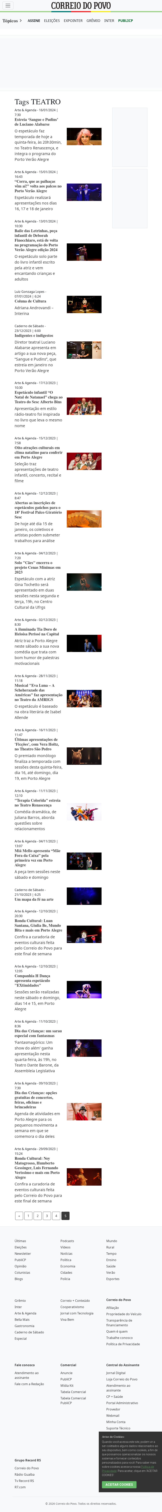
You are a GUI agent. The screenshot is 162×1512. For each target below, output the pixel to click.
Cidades (66, 1272)
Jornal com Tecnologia (76, 1313)
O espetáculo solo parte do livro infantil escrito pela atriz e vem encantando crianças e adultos (36, 268)
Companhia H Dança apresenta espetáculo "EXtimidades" (32, 980)
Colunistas (22, 1272)
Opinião (20, 1266)
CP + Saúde (114, 1396)
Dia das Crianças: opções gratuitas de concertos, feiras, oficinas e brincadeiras (36, 1100)
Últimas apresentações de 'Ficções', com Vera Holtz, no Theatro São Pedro (37, 744)
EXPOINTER (73, 20)
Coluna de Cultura (30, 301)
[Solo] (84, 582)
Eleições (21, 1247)
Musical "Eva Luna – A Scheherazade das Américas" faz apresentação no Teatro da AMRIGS (38, 692)
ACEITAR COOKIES (119, 1485)
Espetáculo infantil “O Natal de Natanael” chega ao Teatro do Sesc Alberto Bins (39, 397)
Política (65, 1260)
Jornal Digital (115, 1373)
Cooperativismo (72, 1307)
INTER (109, 20)
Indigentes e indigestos (34, 335)
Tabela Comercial (73, 1392)
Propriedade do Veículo (123, 1314)
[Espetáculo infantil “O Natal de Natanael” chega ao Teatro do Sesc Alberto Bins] (84, 406)
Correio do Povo (27, 1468)
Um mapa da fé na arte (34, 899)
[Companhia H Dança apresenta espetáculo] (84, 989)
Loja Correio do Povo (122, 1379)
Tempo (111, 1253)
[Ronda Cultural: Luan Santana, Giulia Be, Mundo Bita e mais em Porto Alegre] (84, 934)
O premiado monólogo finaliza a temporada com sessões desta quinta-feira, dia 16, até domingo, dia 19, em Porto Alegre (38, 767)
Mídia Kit (66, 1385)
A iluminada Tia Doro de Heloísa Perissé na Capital (37, 631)
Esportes (113, 1279)
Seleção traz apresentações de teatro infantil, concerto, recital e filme (38, 472)
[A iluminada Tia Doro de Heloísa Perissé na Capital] (84, 643)
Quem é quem (117, 1331)
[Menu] (7, 5)
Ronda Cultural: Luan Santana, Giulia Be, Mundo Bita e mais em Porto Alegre (38, 925)
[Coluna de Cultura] (84, 304)
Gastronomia (24, 1326)
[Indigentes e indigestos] (84, 350)
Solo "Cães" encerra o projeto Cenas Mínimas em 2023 (38, 567)
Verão (110, 1272)
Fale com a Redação (29, 1384)
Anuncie (66, 1373)
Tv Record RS (24, 1481)
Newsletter (23, 1253)
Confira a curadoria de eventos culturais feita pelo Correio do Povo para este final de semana (38, 945)
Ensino (111, 1260)
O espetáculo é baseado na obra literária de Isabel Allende (38, 712)
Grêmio (20, 1300)
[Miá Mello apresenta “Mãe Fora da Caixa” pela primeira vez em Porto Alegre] (84, 861)
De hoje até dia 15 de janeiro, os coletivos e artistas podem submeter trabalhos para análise (37, 532)
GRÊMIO (93, 20)
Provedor (113, 1409)
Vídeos (65, 1247)
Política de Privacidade (123, 1344)
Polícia (65, 1279)
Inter (18, 1307)
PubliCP (20, 1260)
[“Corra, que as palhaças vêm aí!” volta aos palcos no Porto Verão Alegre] (84, 192)
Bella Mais (22, 1319)
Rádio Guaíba (25, 1474)
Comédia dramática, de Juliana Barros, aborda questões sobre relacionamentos (35, 820)
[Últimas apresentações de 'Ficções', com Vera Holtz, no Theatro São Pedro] (84, 756)
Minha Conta (115, 1422)
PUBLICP (125, 20)
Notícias (66, 1253)
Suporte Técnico (118, 1428)
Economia (67, 1266)
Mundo (111, 1241)
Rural (110, 1247)
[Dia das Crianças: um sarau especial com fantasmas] (84, 1048)
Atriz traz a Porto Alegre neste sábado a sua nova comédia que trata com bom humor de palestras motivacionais (37, 652)
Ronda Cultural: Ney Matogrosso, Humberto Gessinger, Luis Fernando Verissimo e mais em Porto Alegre (37, 1167)
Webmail (112, 1415)
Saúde (111, 1266)
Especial (21, 1338)
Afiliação (112, 1308)
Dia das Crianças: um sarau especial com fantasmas (38, 1033)
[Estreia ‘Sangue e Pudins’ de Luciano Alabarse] (84, 136)
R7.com (20, 1487)
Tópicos (10, 20)
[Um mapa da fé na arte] (84, 896)
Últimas (20, 1241)
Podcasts (67, 1241)
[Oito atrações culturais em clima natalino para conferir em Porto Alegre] (84, 461)
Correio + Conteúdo (75, 1300)
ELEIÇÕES (52, 20)
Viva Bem (67, 1319)
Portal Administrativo (122, 1403)
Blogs (19, 1279)
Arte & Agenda (25, 1313)
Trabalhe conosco (119, 1338)
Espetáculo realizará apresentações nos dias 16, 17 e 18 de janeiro (36, 203)
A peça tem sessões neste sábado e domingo (37, 874)
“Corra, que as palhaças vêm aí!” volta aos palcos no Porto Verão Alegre (38, 186)
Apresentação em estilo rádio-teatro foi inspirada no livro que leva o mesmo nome (38, 417)
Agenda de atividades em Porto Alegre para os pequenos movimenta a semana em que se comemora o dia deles (37, 1125)
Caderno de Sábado (29, 1332)
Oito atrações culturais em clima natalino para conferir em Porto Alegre (39, 452)
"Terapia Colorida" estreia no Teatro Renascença (37, 802)
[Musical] (84, 698)
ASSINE (34, 20)
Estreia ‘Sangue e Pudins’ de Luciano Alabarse (36, 122)
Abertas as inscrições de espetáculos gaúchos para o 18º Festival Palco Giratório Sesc (38, 510)
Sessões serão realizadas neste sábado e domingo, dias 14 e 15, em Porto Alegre (37, 1000)
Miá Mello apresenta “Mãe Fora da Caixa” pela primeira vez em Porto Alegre (37, 858)
